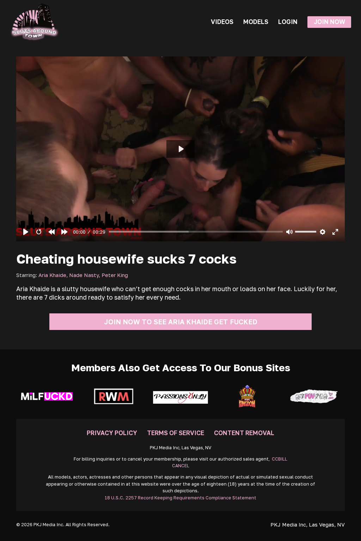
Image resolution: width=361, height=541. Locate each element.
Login (288, 21)
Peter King (115, 275)
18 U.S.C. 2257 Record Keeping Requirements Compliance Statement (180, 497)
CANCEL (180, 465)
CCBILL (279, 459)
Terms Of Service (175, 433)
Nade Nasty (84, 275)
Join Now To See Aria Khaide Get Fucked (180, 322)
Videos (222, 21)
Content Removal (244, 433)
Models (255, 21)
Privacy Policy (112, 433)
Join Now (329, 21)
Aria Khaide (52, 275)
